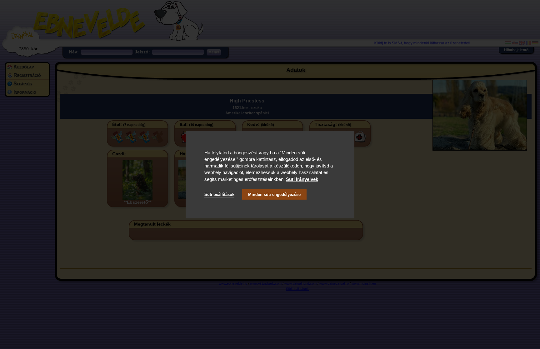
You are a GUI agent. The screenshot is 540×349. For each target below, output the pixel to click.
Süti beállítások (219, 194)
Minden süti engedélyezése (274, 194)
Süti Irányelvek (302, 179)
